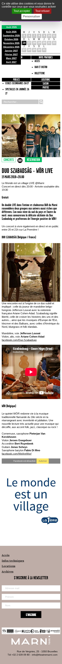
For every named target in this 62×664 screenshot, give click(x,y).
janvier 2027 (11, 50)
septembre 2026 (11, 35)
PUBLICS (16, 79)
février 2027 (11, 54)
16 (24, 42)
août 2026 (11, 31)
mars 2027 (11, 58)
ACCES (37, 61)
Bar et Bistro (41, 67)
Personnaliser (31, 16)
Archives (7, 571)
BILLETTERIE (40, 73)
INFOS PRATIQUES (46, 57)
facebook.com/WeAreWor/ (17, 453)
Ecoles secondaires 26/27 (17, 83)
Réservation (33, 160)
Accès (5, 555)
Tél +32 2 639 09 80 (19, 654)
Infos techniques (13, 560)
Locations (45, 79)
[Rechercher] (41, 102)
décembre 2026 (11, 47)
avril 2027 (11, 62)
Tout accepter (22, 10)
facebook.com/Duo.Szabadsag (19, 340)
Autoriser (42, 461)
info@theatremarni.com (45, 654)
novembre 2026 (11, 43)
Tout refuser (42, 10)
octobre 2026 (11, 39)
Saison (46, 83)
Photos (46, 87)
